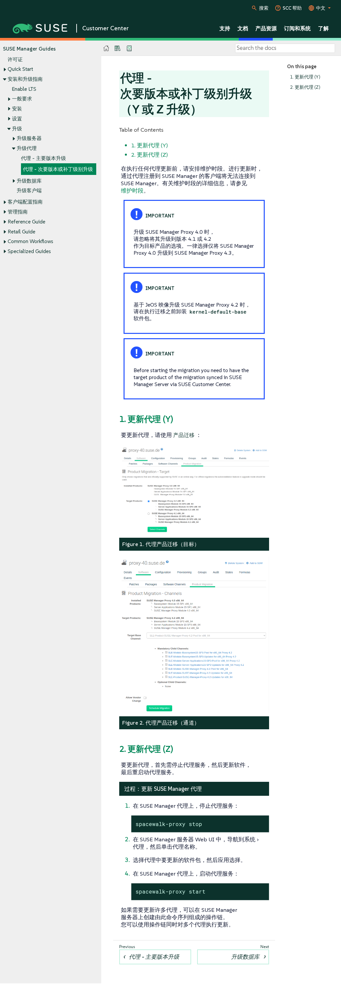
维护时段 (132, 190)
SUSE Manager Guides (29, 49)
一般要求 (22, 98)
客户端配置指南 (25, 202)
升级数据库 (29, 181)
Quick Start (20, 69)
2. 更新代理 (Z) (305, 87)
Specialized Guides (29, 251)
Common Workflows (30, 241)
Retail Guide (21, 231)
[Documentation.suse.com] (106, 48)
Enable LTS (24, 89)
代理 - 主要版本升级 (43, 158)
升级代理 (27, 148)
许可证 (15, 59)
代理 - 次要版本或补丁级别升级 (58, 169)
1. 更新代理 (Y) (305, 77)
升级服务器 (29, 138)
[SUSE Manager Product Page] (117, 48)
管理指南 (18, 212)
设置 (17, 118)
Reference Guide (26, 221)
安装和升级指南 (25, 79)
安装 (17, 108)
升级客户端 (29, 190)
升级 (17, 128)
